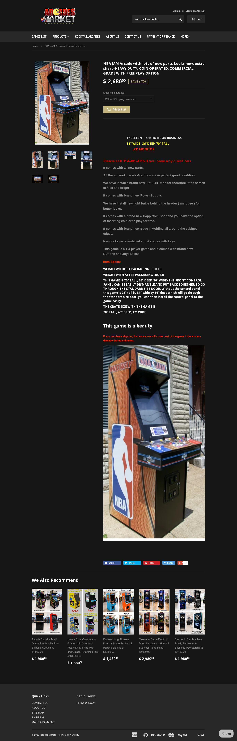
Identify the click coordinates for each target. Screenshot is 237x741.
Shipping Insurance (113, 92)
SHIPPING (38, 717)
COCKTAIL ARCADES (87, 36)
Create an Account (195, 10)
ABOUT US (112, 36)
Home (35, 46)
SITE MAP (38, 712)
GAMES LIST (39, 36)
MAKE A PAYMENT (43, 722)
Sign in (177, 10)
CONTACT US (133, 36)
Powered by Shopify (69, 734)
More (184, 36)
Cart (199, 19)
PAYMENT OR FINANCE (161, 36)
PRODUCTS (60, 36)
